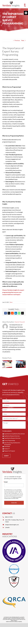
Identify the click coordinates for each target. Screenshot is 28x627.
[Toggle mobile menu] (25, 4)
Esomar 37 (7, 448)
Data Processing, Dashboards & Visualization (12, 443)
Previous (17, 40)
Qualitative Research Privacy (18, 618)
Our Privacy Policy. (15, 498)
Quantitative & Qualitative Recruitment (14, 433)
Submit (6, 455)
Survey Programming (9, 440)
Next (22, 40)
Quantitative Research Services (12, 438)
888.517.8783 (9, 517)
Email (5, 482)
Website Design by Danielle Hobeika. (14, 621)
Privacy (9, 618)
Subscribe (14, 502)
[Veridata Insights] (12, 468)
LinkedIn (7, 527)
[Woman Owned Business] (14, 576)
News (11, 302)
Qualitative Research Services (12, 436)
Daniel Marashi (20, 322)
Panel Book (7, 446)
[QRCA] (14, 590)
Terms (12, 620)
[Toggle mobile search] (25, 6)
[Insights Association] (14, 540)
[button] (26, 13)
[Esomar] (14, 565)
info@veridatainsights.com (12, 524)
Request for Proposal (9, 451)
